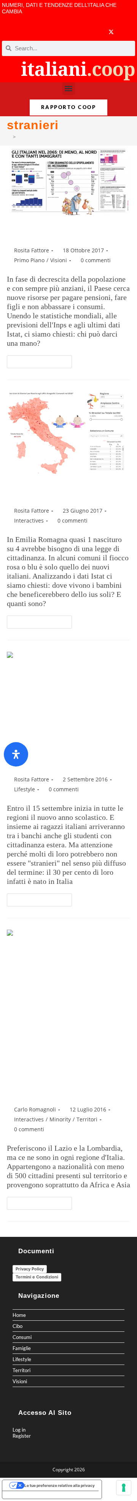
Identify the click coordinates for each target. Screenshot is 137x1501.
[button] (68, 88)
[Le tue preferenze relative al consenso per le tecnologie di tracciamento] (123, 1487)
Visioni (58, 260)
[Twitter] (111, 31)
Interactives (29, 520)
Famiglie (22, 1348)
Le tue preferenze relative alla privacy (59, 1485)
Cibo (17, 1326)
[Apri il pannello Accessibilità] (16, 754)
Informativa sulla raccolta (30, 1495)
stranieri (27, 136)
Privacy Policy (30, 1269)
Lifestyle (24, 789)
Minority (60, 1119)
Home (19, 1315)
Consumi (22, 1337)
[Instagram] (96, 31)
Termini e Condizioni (37, 1277)
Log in (19, 1430)
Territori (86, 1119)
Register (22, 1436)
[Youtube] (81, 31)
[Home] (9, 136)
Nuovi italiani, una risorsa (66, 232)
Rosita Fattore (31, 250)
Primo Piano (29, 260)
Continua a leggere (42, 359)
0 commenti (96, 260)
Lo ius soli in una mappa (63, 493)
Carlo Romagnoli (35, 1109)
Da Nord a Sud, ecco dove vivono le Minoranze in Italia (66, 1079)
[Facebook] (66, 31)
